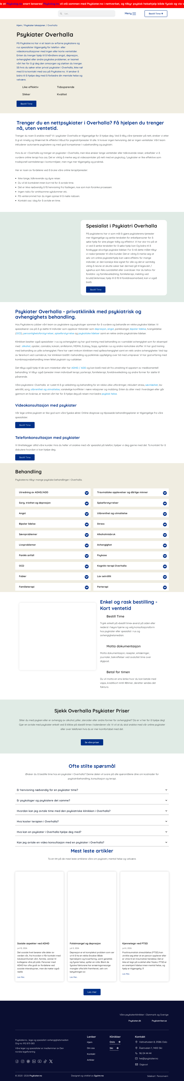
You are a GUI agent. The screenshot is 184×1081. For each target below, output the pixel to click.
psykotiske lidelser (89, 333)
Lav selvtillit (104, 576)
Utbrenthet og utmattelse (112, 513)
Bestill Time (155, 13)
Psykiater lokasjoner (34, 25)
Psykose (102, 555)
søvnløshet (151, 384)
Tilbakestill (32, 1072)
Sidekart (151, 1076)
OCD (18, 333)
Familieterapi (26, 587)
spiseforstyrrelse (64, 333)
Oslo (112, 1041)
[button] (53, 492)
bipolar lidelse (138, 328)
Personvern (162, 1076)
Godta (67, 1068)
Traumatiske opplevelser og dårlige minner (122, 492)
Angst (22, 513)
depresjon (100, 328)
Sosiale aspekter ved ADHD (33, 943)
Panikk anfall (26, 555)
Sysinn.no (99, 1075)
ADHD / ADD (78, 367)
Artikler (90, 1060)
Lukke (11, 1072)
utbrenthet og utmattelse (45, 389)
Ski (111, 1048)
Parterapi (102, 587)
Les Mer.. (21, 977)
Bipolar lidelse (27, 524)
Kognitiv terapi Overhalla (111, 566)
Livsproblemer (27, 545)
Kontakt (91, 1054)
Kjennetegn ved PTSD (135, 943)
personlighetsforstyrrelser (38, 333)
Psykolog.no (20, 3)
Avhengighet (104, 545)
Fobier (22, 576)
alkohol (26, 346)
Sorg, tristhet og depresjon (35, 503)
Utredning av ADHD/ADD (33, 492)
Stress (101, 524)
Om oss (91, 1048)
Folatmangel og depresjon (85, 943)
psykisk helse (109, 393)
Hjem (19, 25)
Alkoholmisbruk (106, 534)
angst (110, 328)
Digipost (144, 1064)
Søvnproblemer (28, 534)
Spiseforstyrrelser (108, 503)
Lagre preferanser (49, 1068)
